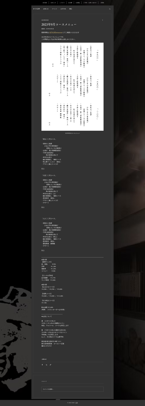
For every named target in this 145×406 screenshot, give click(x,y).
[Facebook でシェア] (42, 365)
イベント (54, 9)
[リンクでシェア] (50, 365)
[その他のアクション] (103, 20)
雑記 (70, 9)
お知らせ (46, 9)
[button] (110, 9)
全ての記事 (36, 9)
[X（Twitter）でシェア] (46, 365)
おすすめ (63, 9)
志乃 (76, 402)
